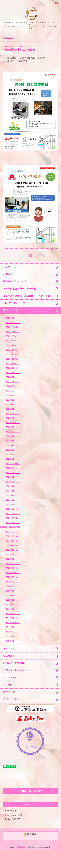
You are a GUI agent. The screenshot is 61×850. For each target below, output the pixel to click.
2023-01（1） (13, 432)
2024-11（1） (13, 373)
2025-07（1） (13, 345)
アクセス (8, 685)
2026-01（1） (13, 323)
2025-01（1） (13, 363)
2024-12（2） (13, 368)
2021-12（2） (13, 486)
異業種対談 (9, 656)
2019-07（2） (13, 614)
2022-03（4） (13, 473)
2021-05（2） (13, 518)
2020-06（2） (13, 568)
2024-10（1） (13, 377)
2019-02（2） (13, 636)
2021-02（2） (13, 532)
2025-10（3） (13, 336)
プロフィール (10, 677)
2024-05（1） (13, 386)
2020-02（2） (13, 582)
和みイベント (10, 649)
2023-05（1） (13, 423)
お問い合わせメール (13, 670)
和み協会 (22, 847)
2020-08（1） (13, 559)
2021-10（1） (13, 495)
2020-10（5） (13, 550)
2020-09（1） (13, 554)
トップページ (10, 267)
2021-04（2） (13, 523)
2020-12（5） (13, 541)
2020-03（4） (13, 577)
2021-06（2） (13, 514)
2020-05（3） (13, 573)
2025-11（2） (13, 332)
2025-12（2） (13, 327)
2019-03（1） (13, 632)
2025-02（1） (13, 359)
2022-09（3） (13, 450)
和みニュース (10, 310)
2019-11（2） (13, 595)
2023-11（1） (13, 404)
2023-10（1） (13, 409)
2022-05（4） (13, 464)
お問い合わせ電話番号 (15, 663)
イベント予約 (10, 699)
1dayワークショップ (14, 303)
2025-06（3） (13, 350)
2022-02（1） (13, 477)
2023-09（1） (13, 413)
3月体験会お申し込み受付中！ (20, 49)
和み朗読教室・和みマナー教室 (19, 289)
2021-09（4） (13, 500)
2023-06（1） (13, 418)
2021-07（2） (13, 509)
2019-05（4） (13, 623)
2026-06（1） (13, 318)
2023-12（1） (13, 400)
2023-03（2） (13, 427)
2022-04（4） (13, 468)
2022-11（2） (13, 441)
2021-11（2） (13, 491)
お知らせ (8, 274)
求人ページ (9, 692)
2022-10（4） (13, 445)
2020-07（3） (13, 564)
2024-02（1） (13, 391)
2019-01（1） (13, 641)
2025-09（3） (13, 341)
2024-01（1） (13, 395)
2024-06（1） (13, 382)
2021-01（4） (13, 536)
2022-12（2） (13, 436)
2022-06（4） (13, 459)
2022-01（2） (13, 482)
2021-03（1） (13, 527)
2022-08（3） (13, 454)
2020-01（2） (13, 586)
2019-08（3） (13, 609)
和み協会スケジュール (15, 281)
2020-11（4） (13, 545)
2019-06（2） (13, 618)
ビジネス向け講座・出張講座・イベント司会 (26, 296)
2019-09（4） (13, 604)
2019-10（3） (13, 600)
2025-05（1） (12, 354)
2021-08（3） (13, 504)
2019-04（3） (13, 627)
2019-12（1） (13, 591)
